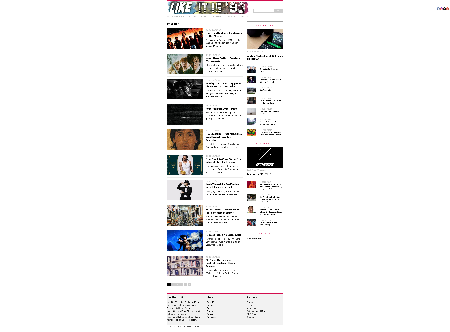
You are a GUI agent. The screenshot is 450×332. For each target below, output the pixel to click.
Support (250, 302)
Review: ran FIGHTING (259, 174)
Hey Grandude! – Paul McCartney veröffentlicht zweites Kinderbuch (224, 136)
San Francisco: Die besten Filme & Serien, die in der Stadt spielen (270, 199)
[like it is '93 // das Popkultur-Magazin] (225, 7)
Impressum (252, 308)
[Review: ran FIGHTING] (265, 166)
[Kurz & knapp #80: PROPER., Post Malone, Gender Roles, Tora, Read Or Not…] (251, 186)
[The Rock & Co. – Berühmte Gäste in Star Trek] (251, 82)
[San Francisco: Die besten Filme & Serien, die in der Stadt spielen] (251, 199)
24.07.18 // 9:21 (213, 206)
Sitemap (250, 317)
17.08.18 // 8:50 (213, 181)
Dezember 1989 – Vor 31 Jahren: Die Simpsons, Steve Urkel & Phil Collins (271, 212)
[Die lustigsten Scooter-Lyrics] (251, 71)
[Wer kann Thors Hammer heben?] (251, 113)
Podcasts (245, 17)
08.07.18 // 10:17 (213, 232)
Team (249, 305)
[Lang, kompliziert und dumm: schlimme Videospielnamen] (251, 134)
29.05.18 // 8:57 (213, 257)
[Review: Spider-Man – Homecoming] (251, 224)
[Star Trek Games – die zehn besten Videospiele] (251, 124)
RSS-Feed (252, 314)
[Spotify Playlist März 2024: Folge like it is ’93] (265, 48)
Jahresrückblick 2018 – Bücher (222, 108)
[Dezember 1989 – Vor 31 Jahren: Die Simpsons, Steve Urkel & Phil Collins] (251, 212)
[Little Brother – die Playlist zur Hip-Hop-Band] (251, 103)
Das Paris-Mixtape (267, 90)
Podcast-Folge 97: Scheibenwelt (223, 234)
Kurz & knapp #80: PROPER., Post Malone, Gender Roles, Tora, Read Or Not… (271, 186)
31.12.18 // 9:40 (213, 105)
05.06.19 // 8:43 (213, 55)
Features (217, 17)
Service (230, 17)
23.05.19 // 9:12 (213, 80)
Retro (204, 17)
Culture (193, 17)
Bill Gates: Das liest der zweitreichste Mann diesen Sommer (220, 263)
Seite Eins (178, 17)
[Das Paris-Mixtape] (251, 92)
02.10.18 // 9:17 (213, 131)
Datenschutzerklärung (257, 311)
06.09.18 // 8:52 (213, 156)
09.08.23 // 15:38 (213, 30)
